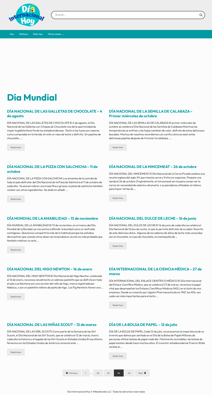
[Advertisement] (106, 66)
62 (100, 373)
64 (121, 373)
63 (110, 373)
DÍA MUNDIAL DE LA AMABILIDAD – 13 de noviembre (52, 218)
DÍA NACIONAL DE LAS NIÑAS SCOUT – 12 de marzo (51, 324)
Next (140, 373)
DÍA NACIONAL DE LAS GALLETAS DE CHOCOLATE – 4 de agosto (54, 113)
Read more (18, 148)
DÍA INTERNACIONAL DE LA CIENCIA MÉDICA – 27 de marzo (155, 271)
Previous (73, 373)
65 (131, 373)
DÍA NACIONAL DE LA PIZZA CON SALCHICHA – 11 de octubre (52, 169)
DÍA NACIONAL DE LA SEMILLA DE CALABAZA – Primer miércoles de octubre (150, 113)
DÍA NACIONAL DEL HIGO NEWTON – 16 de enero (49, 269)
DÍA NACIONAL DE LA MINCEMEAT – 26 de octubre (152, 166)
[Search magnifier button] (201, 15)
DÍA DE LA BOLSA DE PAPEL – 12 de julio (143, 324)
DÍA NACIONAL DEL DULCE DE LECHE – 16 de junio (152, 218)
